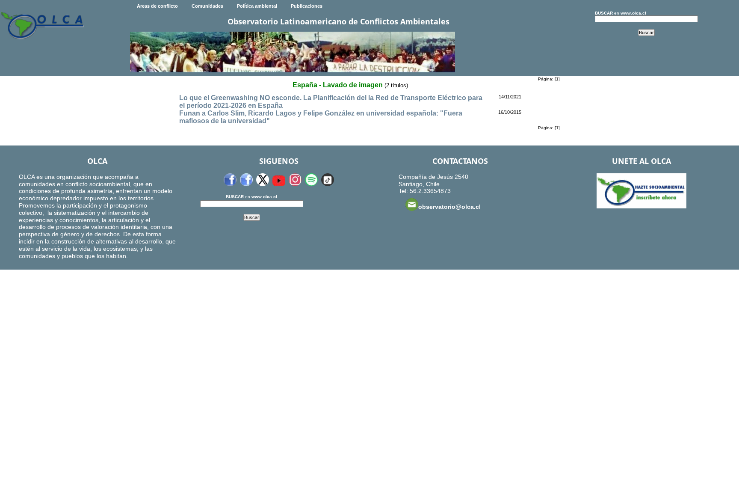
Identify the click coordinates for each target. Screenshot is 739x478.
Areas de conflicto (157, 6)
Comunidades (207, 6)
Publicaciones (306, 6)
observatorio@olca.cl (449, 206)
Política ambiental (257, 6)
